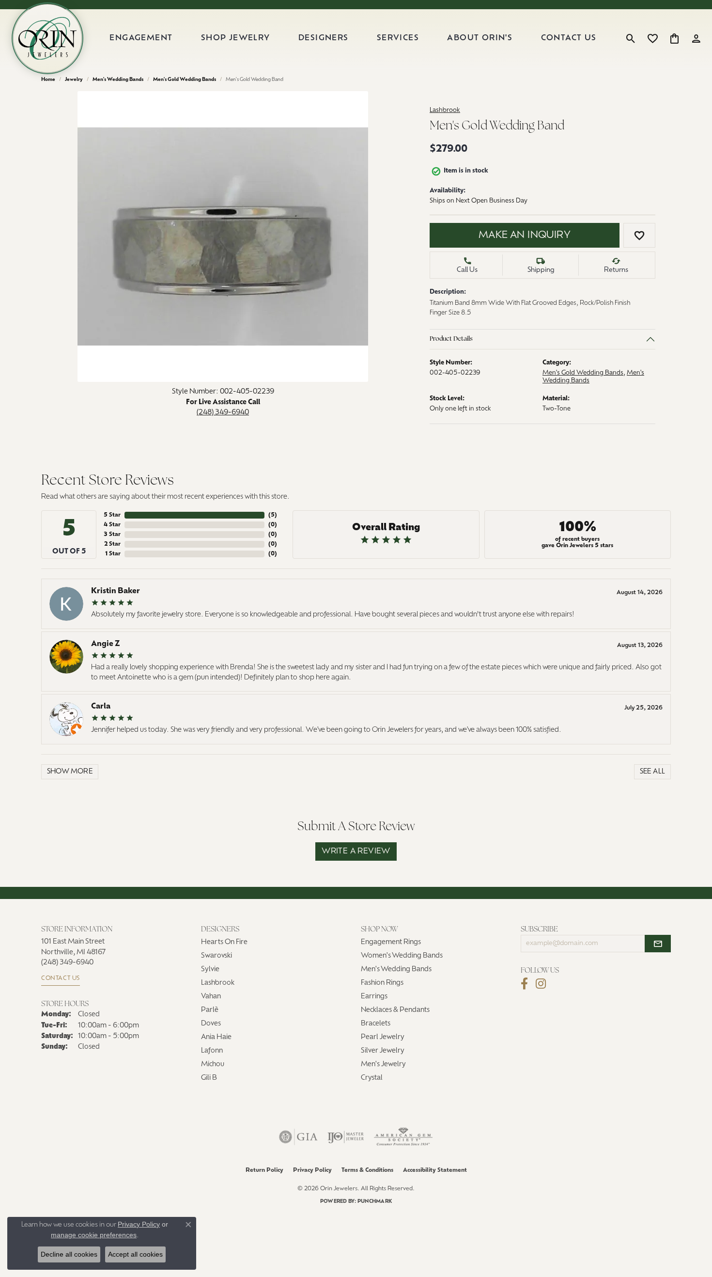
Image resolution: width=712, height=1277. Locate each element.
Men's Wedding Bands (118, 79)
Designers (323, 38)
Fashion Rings (382, 983)
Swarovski (216, 956)
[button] (631, 38)
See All (653, 771)
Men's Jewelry (383, 1064)
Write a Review (356, 851)
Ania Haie (216, 1037)
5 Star (112, 515)
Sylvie (210, 969)
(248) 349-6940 (223, 412)
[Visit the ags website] (403, 1137)
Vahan (211, 996)
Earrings (374, 996)
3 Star (112, 534)
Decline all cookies (69, 1254)
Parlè (209, 1010)
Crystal (372, 1078)
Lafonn (212, 1051)
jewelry (74, 79)
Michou (212, 1064)
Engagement (140, 38)
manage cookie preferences (94, 1235)
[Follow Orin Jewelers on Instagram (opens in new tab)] (541, 984)
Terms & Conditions (367, 1170)
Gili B (209, 1078)
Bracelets (375, 1023)
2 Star (112, 544)
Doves (211, 1023)
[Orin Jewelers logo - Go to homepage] (47, 38)
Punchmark (374, 1201)
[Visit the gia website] (298, 1137)
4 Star (112, 525)
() (272, 515)
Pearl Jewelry (382, 1037)
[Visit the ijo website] (345, 1137)
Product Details (451, 339)
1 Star (113, 554)
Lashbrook (445, 110)
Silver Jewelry (382, 1051)
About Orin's (479, 38)
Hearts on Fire (224, 942)
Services (398, 38)
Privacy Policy (312, 1170)
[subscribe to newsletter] (658, 943)
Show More (70, 771)
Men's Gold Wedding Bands (184, 79)
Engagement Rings (391, 942)
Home (48, 79)
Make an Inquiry (525, 235)
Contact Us (569, 38)
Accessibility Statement (435, 1170)
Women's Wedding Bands (402, 956)
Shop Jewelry (235, 38)
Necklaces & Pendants (395, 1010)
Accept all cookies (135, 1254)
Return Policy (264, 1170)
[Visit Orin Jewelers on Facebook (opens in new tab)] (524, 984)
